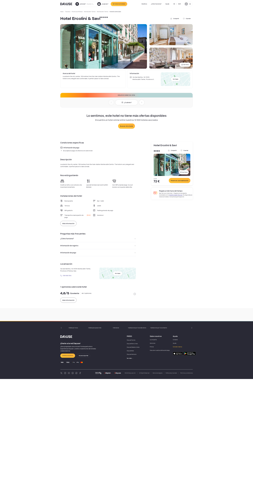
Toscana (67, 11)
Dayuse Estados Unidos (133, 347)
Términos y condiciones (186, 373)
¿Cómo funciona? (156, 4)
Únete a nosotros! (67, 355)
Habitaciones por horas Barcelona (137, 328)
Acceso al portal (83, 355)
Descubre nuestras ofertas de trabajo (160, 350)
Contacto (175, 339)
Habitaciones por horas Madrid (158, 328)
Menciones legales (157, 373)
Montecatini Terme (102, 11)
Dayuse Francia (131, 340)
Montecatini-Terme (89, 11)
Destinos (144, 4)
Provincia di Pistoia (77, 11)
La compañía (153, 339)
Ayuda (167, 4)
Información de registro (69, 246)
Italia (61, 11)
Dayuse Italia (130, 351)
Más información (68, 223)
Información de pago (68, 253)
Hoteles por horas (73, 328)
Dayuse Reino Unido (132, 343)
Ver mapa (175, 79)
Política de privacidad (171, 373)
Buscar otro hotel (126, 126)
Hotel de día (116, 328)
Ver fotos (186, 64)
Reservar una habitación (179, 180)
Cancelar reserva (177, 347)
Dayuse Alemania (131, 354)
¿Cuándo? (128, 102)
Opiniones (152, 343)
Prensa (152, 347)
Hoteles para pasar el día (94, 328)
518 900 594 (67, 275)
